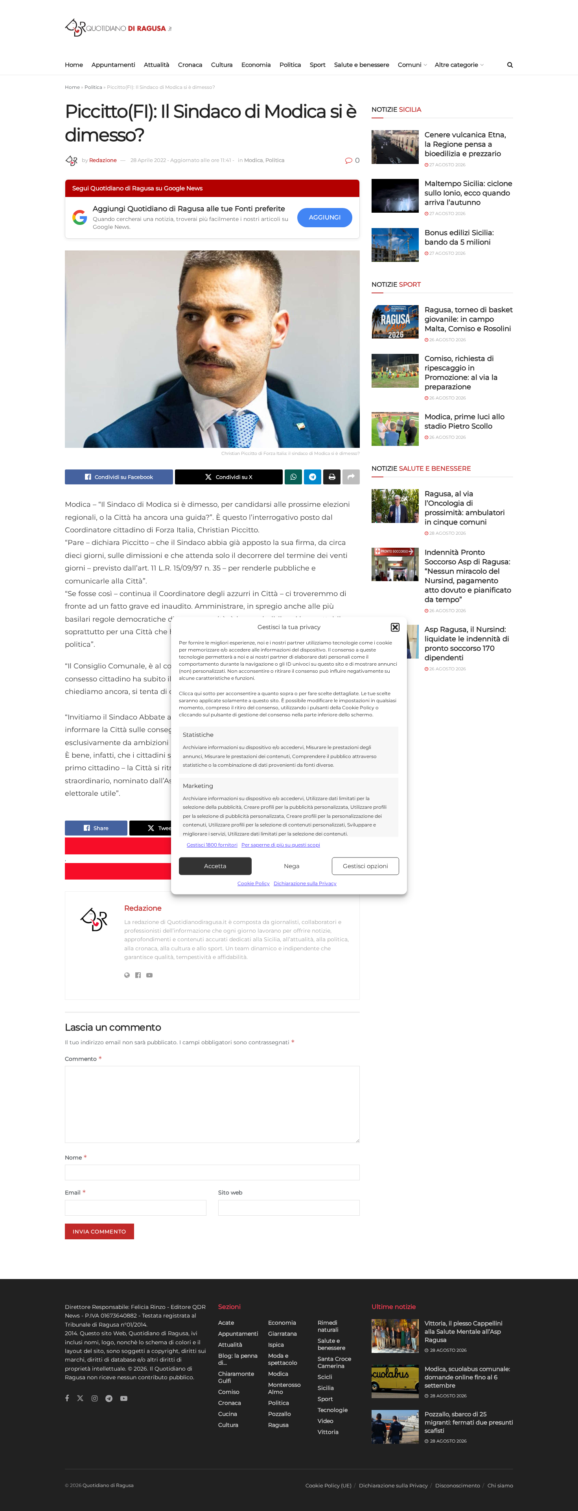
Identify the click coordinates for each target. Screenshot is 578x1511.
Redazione (103, 160)
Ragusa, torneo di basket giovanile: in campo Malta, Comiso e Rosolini (469, 319)
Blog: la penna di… (238, 1359)
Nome (76, 1157)
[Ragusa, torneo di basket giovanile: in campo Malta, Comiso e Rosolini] (395, 322)
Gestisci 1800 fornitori (212, 845)
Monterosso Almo (284, 1388)
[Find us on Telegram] (108, 1398)
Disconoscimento (457, 1485)
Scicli (325, 1376)
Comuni (410, 64)
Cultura (222, 64)
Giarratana (282, 1333)
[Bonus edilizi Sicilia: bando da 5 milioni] (395, 245)
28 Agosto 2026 (447, 533)
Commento (83, 1058)
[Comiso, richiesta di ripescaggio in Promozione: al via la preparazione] (395, 371)
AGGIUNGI (325, 217)
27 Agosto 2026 (447, 164)
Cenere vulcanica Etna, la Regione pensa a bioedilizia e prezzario (465, 144)
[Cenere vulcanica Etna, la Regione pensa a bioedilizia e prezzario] (395, 147)
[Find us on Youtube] (123, 1398)
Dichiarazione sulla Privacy (305, 884)
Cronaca (190, 64)
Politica (290, 64)
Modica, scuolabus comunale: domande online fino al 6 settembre (467, 1377)
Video (325, 1420)
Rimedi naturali (328, 1326)
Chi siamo (500, 1485)
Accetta (215, 866)
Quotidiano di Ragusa (108, 1485)
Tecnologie (333, 1409)
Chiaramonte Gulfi (236, 1377)
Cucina (227, 1413)
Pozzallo (279, 1413)
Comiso (228, 1391)
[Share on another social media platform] (351, 476)
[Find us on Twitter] (80, 1398)
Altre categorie (456, 64)
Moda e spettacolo (282, 1359)
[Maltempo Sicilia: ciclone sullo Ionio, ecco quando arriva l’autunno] (395, 196)
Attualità (156, 64)
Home (74, 64)
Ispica (276, 1344)
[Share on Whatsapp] (293, 476)
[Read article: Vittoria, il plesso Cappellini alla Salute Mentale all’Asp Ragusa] (395, 1336)
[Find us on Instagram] (95, 1398)
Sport (318, 64)
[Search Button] (510, 65)
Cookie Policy (253, 884)
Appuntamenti (113, 64)
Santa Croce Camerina (334, 1362)
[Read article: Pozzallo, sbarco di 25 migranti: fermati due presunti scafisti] (395, 1427)
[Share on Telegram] (312, 476)
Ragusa (278, 1424)
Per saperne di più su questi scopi (280, 845)
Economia (256, 64)
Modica (253, 160)
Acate (226, 1322)
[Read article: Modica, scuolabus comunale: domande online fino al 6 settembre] (395, 1382)
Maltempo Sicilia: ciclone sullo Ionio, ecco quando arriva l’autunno (468, 193)
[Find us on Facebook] (67, 1398)
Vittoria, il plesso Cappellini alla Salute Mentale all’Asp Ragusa (464, 1332)
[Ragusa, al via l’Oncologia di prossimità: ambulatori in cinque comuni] (395, 506)
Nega (292, 866)
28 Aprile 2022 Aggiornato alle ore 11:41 (182, 160)
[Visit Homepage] (118, 27)
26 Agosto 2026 (447, 339)
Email (75, 1192)
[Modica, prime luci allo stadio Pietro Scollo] (395, 429)
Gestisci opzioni (365, 866)
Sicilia (326, 1387)
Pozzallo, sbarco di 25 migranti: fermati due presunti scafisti (469, 1422)
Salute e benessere (361, 64)
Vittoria (328, 1432)
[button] (395, 627)
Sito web (230, 1192)
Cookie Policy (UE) (329, 1485)
